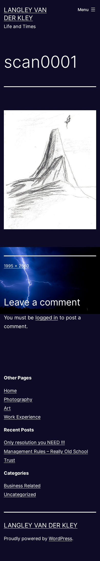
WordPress (60, 538)
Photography (18, 399)
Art (7, 408)
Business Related (22, 485)
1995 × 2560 (16, 265)
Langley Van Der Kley (40, 525)
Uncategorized (20, 494)
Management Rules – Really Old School (46, 451)
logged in (46, 317)
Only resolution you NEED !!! (34, 442)
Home (10, 390)
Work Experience (22, 417)
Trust (9, 460)
